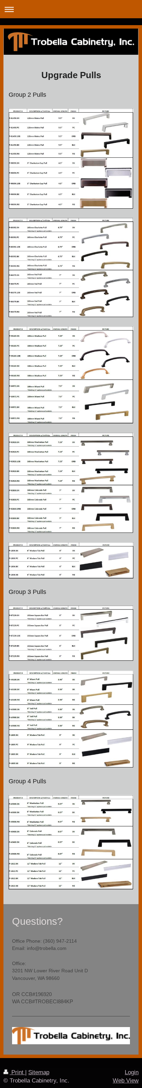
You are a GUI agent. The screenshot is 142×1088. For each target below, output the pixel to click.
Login (132, 1072)
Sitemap (38, 1072)
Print (17, 1072)
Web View (126, 1080)
